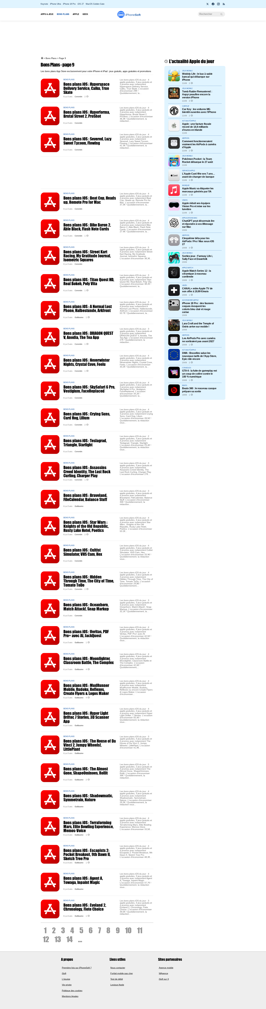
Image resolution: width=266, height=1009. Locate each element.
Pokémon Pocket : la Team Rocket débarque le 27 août (197, 160)
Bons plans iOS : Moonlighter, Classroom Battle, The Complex (88, 660)
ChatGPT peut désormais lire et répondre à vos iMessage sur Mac (198, 223)
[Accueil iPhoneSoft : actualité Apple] (42, 58)
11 (139, 930)
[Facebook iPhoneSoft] (213, 5)
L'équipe (66, 979)
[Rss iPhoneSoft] (223, 5)
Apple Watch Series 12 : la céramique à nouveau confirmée (196, 273)
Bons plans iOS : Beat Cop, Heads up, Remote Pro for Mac (89, 200)
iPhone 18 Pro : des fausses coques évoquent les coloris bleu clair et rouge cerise (197, 307)
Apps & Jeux (47, 14)
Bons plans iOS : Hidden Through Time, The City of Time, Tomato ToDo (88, 581)
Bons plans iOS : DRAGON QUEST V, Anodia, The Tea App (88, 335)
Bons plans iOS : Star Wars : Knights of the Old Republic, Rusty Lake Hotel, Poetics (86, 526)
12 (46, 939)
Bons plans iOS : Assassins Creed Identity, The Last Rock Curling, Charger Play (86, 471)
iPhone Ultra (55, 4)
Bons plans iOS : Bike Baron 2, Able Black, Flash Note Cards (87, 227)
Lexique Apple (117, 984)
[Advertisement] (133, 39)
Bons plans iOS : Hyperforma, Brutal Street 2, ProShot (86, 114)
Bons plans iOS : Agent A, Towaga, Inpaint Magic (83, 880)
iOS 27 (81, 4)
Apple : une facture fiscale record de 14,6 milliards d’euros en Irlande (196, 126)
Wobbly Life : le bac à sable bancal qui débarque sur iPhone (197, 76)
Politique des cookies (72, 990)
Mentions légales (70, 996)
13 (57, 939)
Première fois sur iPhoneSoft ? (77, 967)
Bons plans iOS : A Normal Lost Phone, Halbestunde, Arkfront (87, 308)
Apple (76, 14)
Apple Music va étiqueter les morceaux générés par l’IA (198, 190)
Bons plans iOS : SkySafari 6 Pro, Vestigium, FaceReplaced (89, 389)
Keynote (44, 4)
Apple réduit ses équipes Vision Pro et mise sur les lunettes (196, 206)
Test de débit (116, 979)
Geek (85, 14)
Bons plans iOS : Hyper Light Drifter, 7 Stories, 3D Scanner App (86, 717)
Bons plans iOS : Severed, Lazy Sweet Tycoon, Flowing (87, 141)
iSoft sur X (164, 979)
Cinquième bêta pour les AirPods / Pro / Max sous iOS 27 (198, 241)
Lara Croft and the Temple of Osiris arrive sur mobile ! (198, 325)
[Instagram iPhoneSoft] (218, 5)
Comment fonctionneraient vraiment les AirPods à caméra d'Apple (199, 144)
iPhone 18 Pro (69, 4)
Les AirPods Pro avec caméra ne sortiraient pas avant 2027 (198, 339)
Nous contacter (117, 967)
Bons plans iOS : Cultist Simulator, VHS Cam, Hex (82, 552)
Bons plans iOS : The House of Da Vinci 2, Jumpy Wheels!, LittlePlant (89, 745)
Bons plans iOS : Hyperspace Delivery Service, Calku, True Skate (86, 88)
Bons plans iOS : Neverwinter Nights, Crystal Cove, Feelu (86, 362)
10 (128, 930)
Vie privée (67, 984)
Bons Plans (63, 14)
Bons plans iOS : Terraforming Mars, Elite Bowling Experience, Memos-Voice (88, 826)
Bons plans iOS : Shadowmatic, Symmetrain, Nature (88, 798)
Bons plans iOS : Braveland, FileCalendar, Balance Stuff (85, 497)
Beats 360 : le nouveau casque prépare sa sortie (199, 390)
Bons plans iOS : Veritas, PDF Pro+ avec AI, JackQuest (86, 633)
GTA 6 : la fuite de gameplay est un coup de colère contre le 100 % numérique (199, 373)
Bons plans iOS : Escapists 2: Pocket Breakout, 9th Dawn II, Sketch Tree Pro (86, 854)
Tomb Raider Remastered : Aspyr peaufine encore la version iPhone (197, 94)
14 (69, 939)
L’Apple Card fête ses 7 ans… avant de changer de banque (198, 175)
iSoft (64, 973)
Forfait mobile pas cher (121, 973)
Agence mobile (166, 967)
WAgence (163, 973)
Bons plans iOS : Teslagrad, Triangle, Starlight (85, 442)
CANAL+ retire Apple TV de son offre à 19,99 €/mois (197, 290)
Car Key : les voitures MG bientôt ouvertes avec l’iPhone (199, 110)
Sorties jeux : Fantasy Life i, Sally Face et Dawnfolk (197, 257)
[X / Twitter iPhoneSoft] (207, 5)
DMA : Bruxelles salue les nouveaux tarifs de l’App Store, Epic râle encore (199, 356)
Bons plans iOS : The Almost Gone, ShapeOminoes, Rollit (85, 771)
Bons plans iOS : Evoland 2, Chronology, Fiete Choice (84, 907)
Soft (133, 14)
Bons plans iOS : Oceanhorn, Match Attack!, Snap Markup (86, 607)
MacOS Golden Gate (95, 4)
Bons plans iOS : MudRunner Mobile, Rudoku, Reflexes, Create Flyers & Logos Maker (86, 689)
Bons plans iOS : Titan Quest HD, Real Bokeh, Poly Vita (88, 281)
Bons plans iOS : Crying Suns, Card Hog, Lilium (86, 416)
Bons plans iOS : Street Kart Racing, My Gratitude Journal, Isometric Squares (87, 256)
